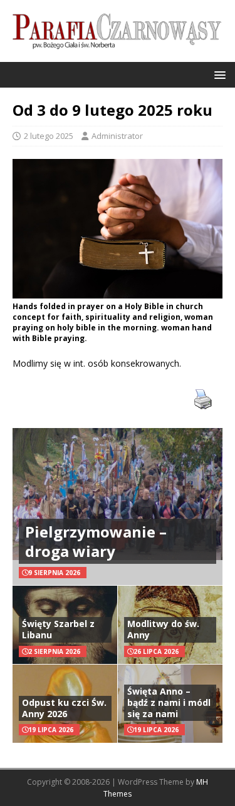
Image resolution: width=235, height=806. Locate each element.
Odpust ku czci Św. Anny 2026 (64, 708)
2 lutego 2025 (48, 135)
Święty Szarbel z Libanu (58, 629)
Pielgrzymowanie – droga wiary (96, 541)
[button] (218, 74)
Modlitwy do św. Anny (163, 629)
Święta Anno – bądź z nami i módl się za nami (169, 702)
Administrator (117, 135)
